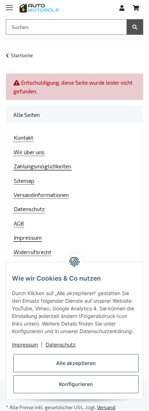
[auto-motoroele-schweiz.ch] (39, 8)
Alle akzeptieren (76, 363)
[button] (121, 8)
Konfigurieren (76, 384)
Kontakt (23, 137)
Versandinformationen (41, 194)
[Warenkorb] (136, 8)
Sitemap (24, 180)
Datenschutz (29, 208)
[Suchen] (135, 27)
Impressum (28, 237)
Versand (106, 407)
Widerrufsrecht (32, 251)
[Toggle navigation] (9, 4)
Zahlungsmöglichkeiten (42, 166)
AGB (19, 223)
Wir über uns (29, 151)
